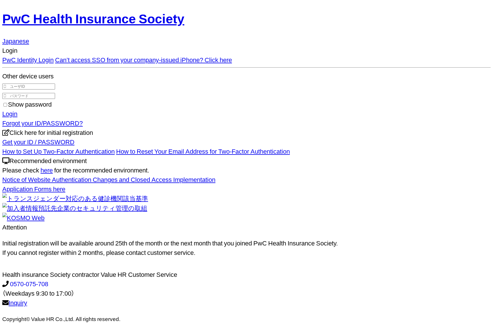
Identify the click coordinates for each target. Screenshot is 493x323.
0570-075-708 (29, 283)
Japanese (15, 40)
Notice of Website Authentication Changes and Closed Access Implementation (108, 179)
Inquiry (18, 302)
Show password (30, 104)
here (47, 169)
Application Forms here (33, 188)
